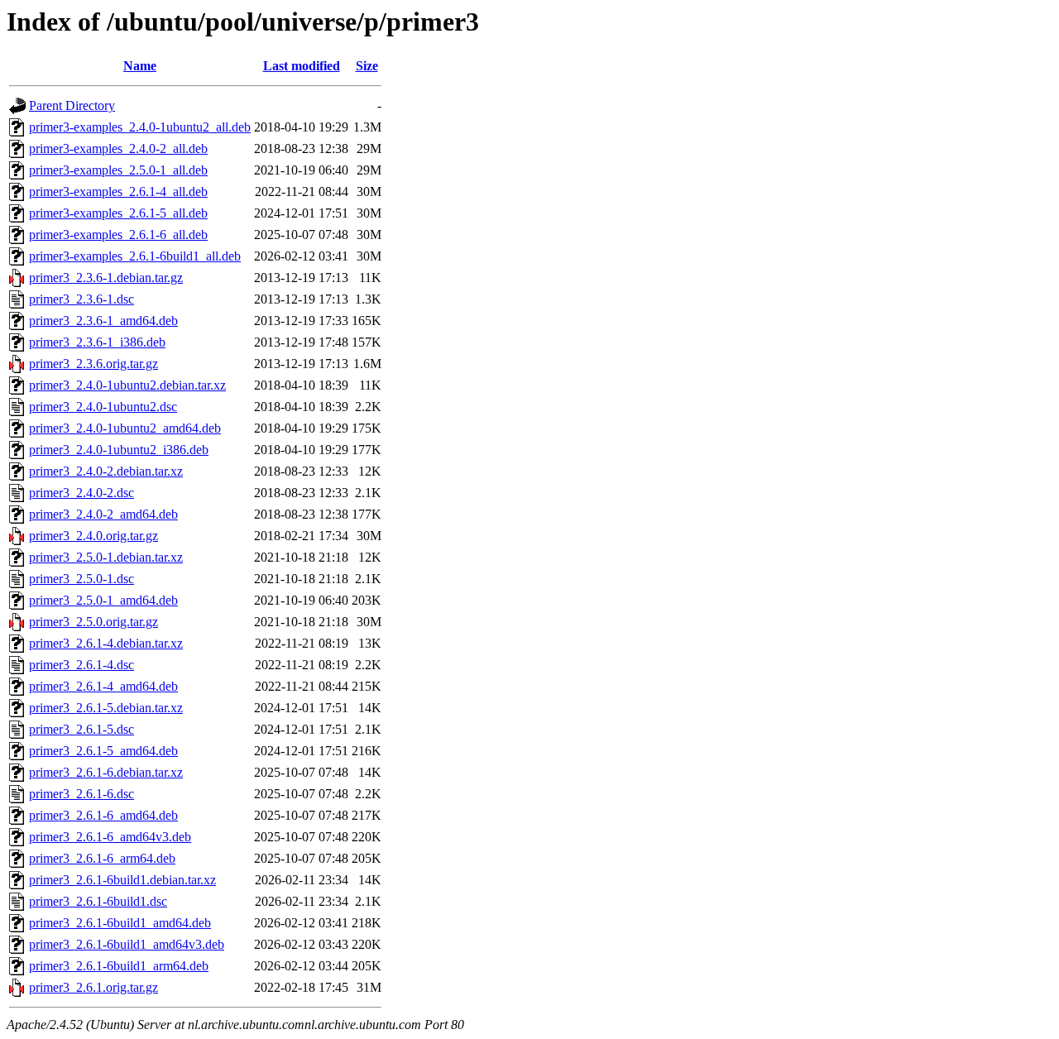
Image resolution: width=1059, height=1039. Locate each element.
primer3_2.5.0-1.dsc (81, 579)
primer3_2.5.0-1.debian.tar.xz (106, 557)
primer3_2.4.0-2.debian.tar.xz (106, 471)
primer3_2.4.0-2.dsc (81, 493)
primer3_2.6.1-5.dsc (81, 729)
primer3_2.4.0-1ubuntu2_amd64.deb (125, 428)
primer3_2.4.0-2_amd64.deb (103, 514)
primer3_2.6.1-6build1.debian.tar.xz (122, 880)
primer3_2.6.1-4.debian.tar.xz (106, 643)
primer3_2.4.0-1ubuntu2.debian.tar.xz (127, 385)
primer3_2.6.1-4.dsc (81, 665)
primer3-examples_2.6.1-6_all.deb (118, 234)
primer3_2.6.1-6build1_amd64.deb (120, 923)
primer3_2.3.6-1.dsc (81, 299)
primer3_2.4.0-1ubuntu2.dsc (103, 407)
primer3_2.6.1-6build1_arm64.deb (118, 966)
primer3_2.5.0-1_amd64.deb (103, 600)
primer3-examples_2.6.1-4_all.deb (118, 191)
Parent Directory (72, 105)
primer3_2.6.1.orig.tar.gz (93, 987)
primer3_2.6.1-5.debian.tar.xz (106, 708)
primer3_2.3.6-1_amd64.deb (103, 321)
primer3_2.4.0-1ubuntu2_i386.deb (118, 450)
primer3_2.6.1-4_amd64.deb (103, 686)
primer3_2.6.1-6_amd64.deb (103, 815)
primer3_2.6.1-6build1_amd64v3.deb (126, 944)
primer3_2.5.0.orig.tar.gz (93, 622)
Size (367, 66)
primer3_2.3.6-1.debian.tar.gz (106, 278)
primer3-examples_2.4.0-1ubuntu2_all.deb (140, 127)
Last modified (301, 66)
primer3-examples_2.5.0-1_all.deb (118, 170)
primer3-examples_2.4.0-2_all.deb (118, 148)
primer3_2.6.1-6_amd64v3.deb (110, 837)
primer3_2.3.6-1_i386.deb (97, 342)
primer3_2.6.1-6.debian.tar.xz (106, 772)
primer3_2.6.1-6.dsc (81, 794)
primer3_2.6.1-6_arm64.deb (102, 858)
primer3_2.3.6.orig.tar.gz (93, 364)
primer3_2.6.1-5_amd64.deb (103, 751)
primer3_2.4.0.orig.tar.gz (93, 536)
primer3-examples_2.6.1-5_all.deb (118, 213)
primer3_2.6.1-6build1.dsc (98, 901)
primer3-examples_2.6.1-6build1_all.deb (135, 256)
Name (139, 66)
